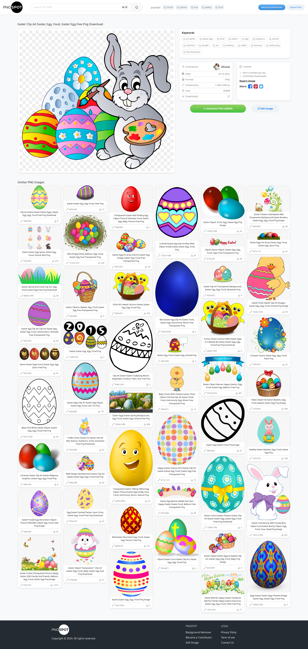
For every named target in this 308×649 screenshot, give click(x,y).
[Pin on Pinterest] (256, 86)
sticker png (274, 45)
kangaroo (260, 38)
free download (193, 51)
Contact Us (227, 642)
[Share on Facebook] (250, 86)
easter (234, 38)
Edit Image (266, 108)
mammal (190, 45)
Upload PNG (296, 7)
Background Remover (271, 7)
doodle (205, 45)
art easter (190, 38)
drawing (229, 45)
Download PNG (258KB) (219, 108)
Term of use (228, 637)
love (195, 7)
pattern (183, 7)
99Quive (225, 66)
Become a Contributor (199, 637)
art (216, 45)
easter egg (207, 38)
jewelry (208, 7)
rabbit (243, 45)
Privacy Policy (228, 632)
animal (275, 38)
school (169, 7)
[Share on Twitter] (261, 86)
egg (246, 38)
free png (257, 45)
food (220, 7)
